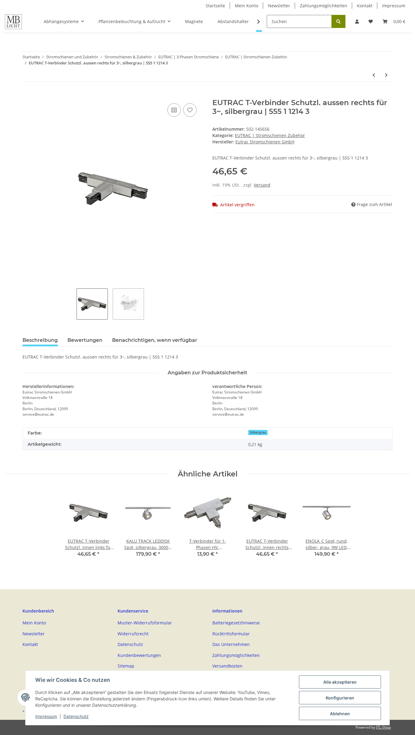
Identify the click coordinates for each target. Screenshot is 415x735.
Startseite (215, 6)
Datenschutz (130, 644)
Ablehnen (340, 713)
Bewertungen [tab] (84, 340)
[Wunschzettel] (371, 21)
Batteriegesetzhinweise (236, 623)
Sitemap (126, 666)
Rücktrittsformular (231, 634)
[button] (357, 21)
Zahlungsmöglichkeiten (323, 6)
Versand (262, 185)
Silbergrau (258, 432)
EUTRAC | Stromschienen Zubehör (270, 135)
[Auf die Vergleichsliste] (174, 110)
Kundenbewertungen (139, 655)
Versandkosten (227, 666)
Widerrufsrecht (133, 634)
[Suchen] (338, 21)
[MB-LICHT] (13, 21)
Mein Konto (246, 6)
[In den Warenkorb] (27, 95)
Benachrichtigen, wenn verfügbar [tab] (154, 340)
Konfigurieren (340, 697)
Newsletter (279, 6)
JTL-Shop (383, 727)
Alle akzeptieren (340, 682)
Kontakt (364, 6)
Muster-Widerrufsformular (145, 623)
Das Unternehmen (231, 644)
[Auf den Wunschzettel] (190, 110)
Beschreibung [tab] (40, 340)
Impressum (393, 6)
